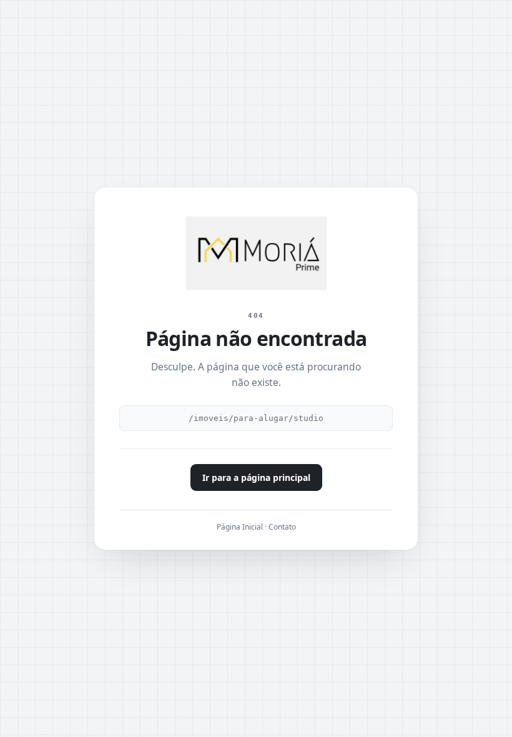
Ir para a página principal (256, 477)
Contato (282, 527)
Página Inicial (240, 527)
